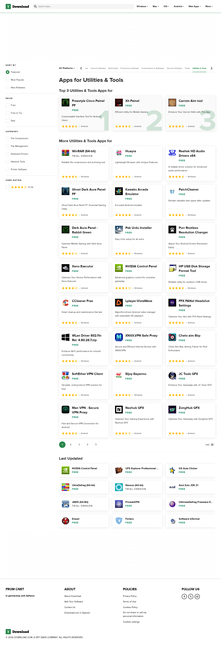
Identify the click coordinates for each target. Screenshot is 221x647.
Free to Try (16, 113)
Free (13, 105)
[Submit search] (35, 6)
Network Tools (18, 161)
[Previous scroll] (81, 68)
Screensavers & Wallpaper (153, 68)
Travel (187, 68)
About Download (72, 596)
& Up (30, 187)
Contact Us (69, 607)
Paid (13, 120)
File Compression (19, 138)
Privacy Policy (130, 596)
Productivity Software (130, 68)
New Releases (18, 87)
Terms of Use (129, 601)
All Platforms (66, 68)
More (208, 6)
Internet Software (98, 68)
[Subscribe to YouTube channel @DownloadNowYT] (197, 596)
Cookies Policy (130, 607)
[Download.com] (17, 6)
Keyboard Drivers (19, 154)
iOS (165, 6)
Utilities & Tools (199, 68)
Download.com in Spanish (77, 612)
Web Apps (193, 6)
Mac (155, 6)
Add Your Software (73, 601)
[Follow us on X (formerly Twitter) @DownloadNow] (190, 596)
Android (178, 6)
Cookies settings (131, 621)
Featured (15, 72)
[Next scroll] (211, 68)
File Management (19, 146)
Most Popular (17, 79)
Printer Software (19, 169)
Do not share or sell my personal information (134, 614)
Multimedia (113, 68)
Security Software (174, 68)
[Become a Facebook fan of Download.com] (184, 596)
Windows (141, 6)
